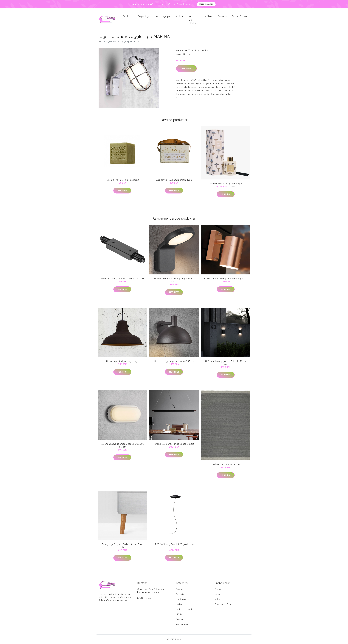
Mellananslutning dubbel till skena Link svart (122, 278)
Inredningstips (162, 16)
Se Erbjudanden (206, 4)
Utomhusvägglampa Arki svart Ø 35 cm (174, 361)
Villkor (218, 599)
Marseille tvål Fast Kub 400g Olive (122, 180)
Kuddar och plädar (193, 20)
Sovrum (222, 16)
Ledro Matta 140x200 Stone (226, 464)
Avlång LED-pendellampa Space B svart (174, 443)
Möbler (209, 16)
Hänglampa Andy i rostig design (122, 361)
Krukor (179, 16)
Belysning (143, 16)
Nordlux (204, 50)
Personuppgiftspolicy (225, 604)
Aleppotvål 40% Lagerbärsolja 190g (174, 180)
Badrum (127, 16)
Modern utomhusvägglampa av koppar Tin (225, 278)
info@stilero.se (144, 598)
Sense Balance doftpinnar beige (226, 183)
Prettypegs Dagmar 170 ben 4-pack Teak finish (122, 545)
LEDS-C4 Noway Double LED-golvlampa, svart (174, 545)
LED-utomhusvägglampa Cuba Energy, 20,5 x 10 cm (122, 445)
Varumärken (239, 16)
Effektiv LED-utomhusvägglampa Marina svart (174, 280)
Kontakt (218, 594)
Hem (101, 41)
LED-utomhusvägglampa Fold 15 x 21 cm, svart (225, 362)
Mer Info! (186, 68)
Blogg (218, 589)
